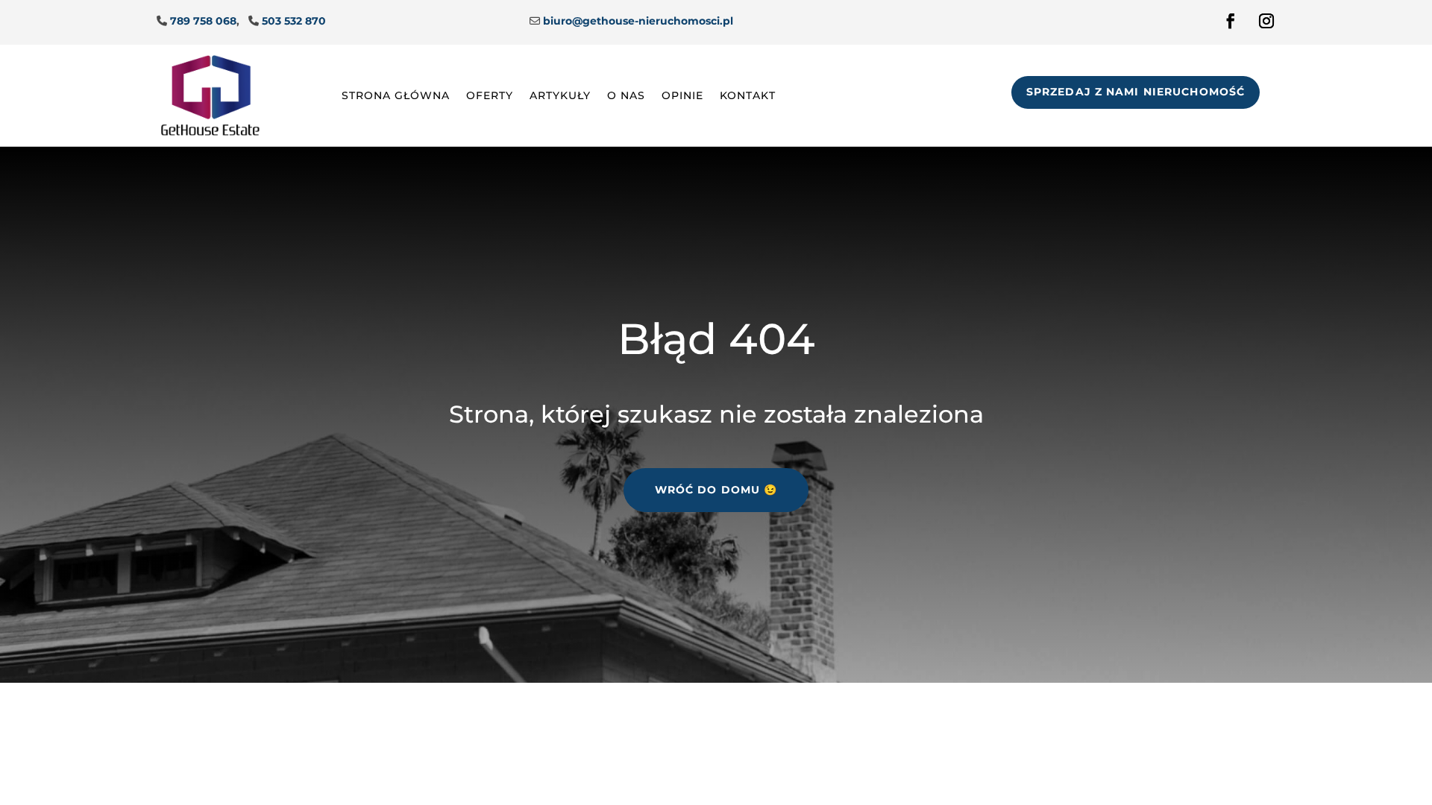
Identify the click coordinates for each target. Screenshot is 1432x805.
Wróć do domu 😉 (716, 489)
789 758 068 (203, 21)
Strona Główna (396, 95)
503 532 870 (294, 21)
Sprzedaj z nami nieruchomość (1135, 91)
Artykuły (560, 95)
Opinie (682, 95)
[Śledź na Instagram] (1266, 21)
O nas (626, 95)
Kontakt (748, 95)
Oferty (489, 95)
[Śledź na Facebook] (1231, 21)
